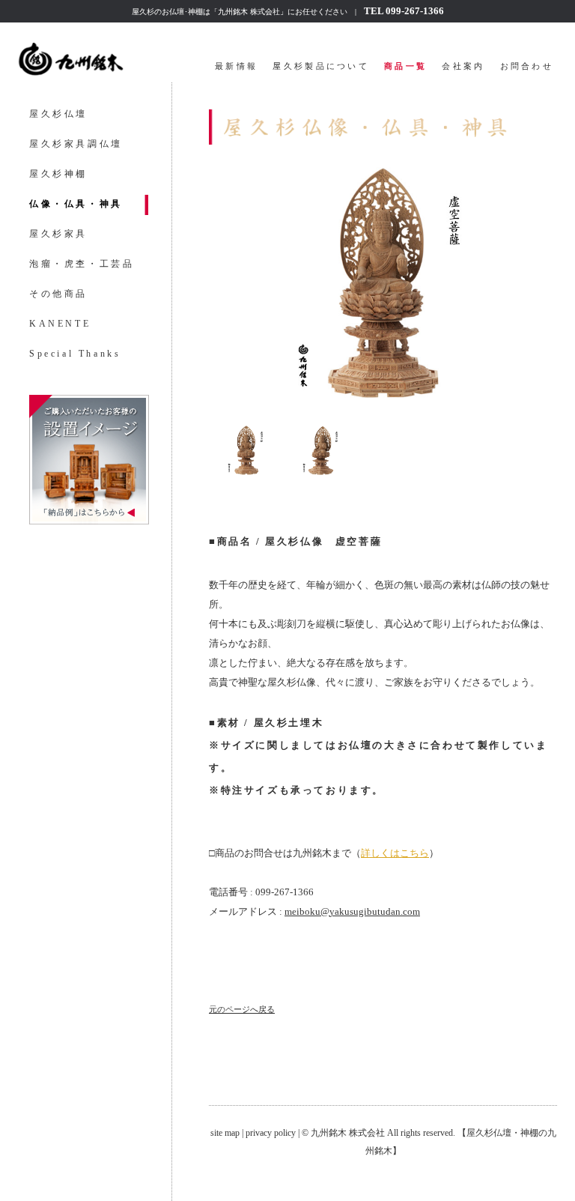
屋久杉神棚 (58, 174)
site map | (228, 1133)
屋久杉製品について (321, 65)
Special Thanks (75, 353)
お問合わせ (527, 65)
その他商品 (58, 293)
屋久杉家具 (58, 234)
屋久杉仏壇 (58, 114)
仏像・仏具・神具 (76, 204)
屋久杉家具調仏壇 (76, 144)
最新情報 (236, 65)
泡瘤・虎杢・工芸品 (81, 263)
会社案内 (463, 65)
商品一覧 (405, 65)
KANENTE (60, 323)
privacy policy (271, 1133)
